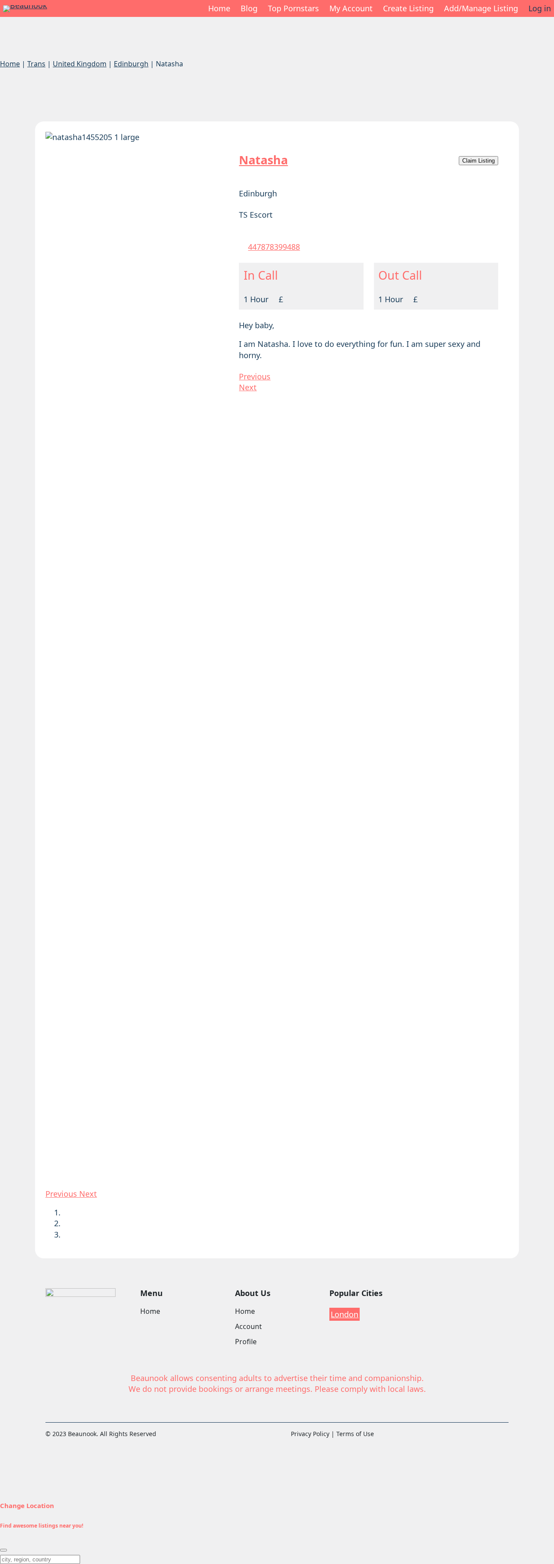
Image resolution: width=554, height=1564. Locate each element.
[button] (62, 1194)
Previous (255, 376)
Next (248, 387)
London (344, 1314)
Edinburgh (131, 64)
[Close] (3, 1550)
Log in (539, 8)
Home (219, 8)
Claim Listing (478, 160)
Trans (36, 64)
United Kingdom (79, 64)
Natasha (263, 160)
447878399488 (274, 247)
